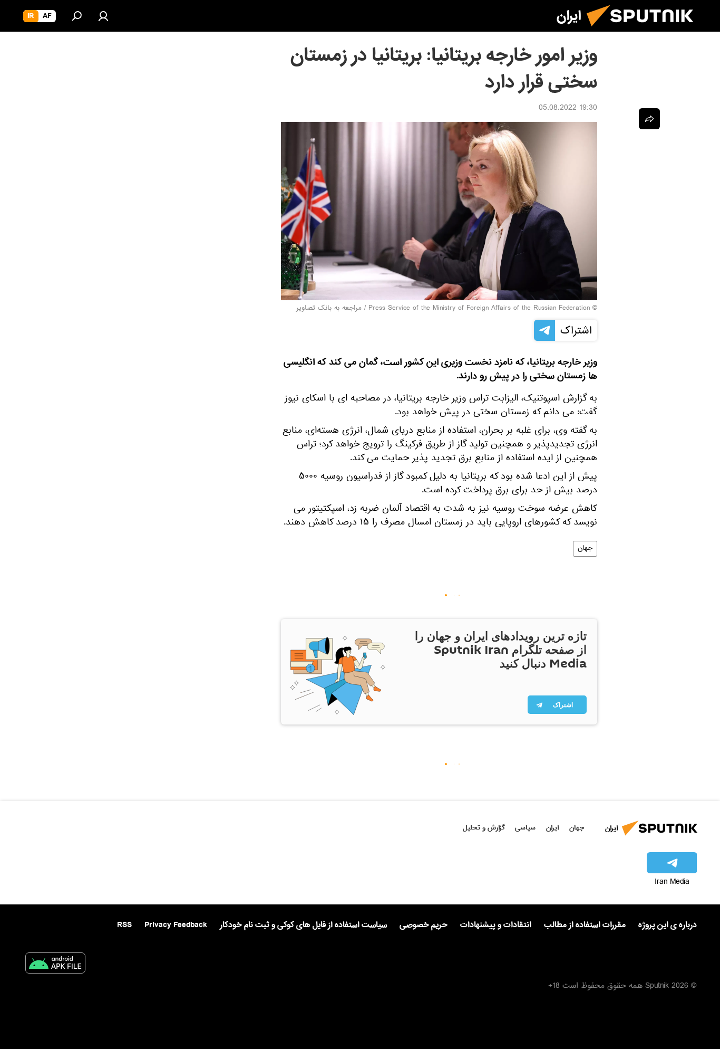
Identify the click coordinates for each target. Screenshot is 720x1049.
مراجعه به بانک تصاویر (329, 308)
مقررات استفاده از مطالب (585, 925)
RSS (124, 925)
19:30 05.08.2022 (568, 108)
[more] (649, 118)
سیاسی (525, 828)
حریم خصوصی (423, 925)
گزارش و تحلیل (484, 828)
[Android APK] (55, 965)
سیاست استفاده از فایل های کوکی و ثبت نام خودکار (303, 925)
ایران (552, 828)
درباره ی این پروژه (667, 925)
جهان (585, 548)
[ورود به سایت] (103, 15)
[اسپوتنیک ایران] (644, 30)
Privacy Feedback (175, 925)
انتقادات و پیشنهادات (495, 925)
